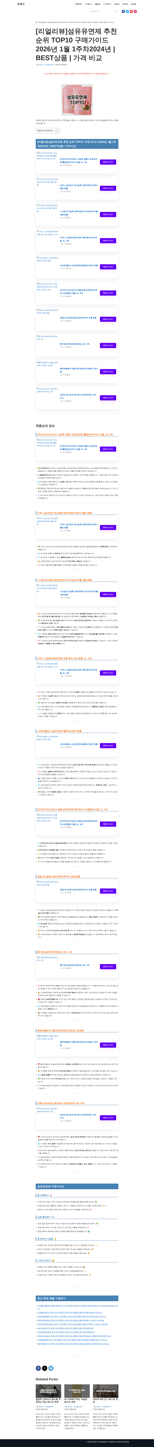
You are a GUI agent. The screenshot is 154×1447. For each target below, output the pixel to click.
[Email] (51, 1368)
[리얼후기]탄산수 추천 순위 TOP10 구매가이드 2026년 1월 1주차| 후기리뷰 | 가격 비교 (70, 1312)
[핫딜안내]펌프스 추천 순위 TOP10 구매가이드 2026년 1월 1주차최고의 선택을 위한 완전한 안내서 (74, 1336)
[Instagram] (135, 11)
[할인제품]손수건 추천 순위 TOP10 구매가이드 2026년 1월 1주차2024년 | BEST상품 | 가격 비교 (73, 1344)
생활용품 (97, 4)
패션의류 (125, 4)
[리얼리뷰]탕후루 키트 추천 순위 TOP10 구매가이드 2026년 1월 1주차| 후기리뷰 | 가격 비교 (72, 1316)
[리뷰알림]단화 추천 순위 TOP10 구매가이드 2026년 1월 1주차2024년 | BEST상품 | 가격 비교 (72, 1340)
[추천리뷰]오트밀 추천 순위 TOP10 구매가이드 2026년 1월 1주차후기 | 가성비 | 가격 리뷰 (71, 1320)
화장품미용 (78, 4)
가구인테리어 (107, 4)
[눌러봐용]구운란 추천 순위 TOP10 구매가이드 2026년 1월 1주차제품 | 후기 (66, 1328)
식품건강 (117, 4)
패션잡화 (133, 4)
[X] (127, 11)
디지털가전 (88, 4)
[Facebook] (123, 11)
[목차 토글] (56, 131)
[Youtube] (131, 11)
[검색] (116, 11)
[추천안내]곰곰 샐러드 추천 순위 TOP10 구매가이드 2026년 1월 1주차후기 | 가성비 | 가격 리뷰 (73, 1324)
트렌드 (41, 64)
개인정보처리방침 (122, 1442)
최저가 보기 (108, 162)
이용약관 (111, 1442)
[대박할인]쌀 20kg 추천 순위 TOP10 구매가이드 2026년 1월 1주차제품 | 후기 (66, 1332)
